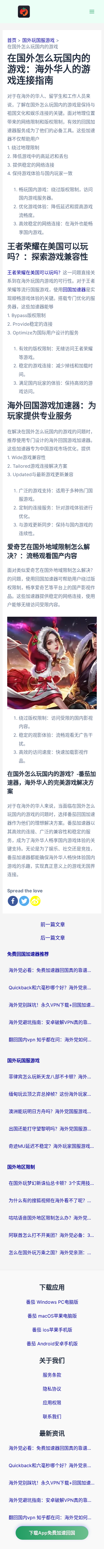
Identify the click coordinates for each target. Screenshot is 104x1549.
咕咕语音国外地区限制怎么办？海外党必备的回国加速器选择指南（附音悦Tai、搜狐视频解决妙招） (52, 1218)
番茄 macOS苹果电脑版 (52, 1316)
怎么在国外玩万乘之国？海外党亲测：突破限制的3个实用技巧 (52, 1252)
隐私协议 (52, 1389)
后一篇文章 (52, 937)
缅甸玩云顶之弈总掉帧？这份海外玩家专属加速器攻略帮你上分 (52, 1094)
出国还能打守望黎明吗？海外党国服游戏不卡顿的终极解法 (52, 1129)
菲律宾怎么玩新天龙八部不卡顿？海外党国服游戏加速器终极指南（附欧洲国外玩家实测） (52, 1077)
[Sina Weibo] (35, 901)
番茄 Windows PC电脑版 (52, 1302)
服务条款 (52, 1375)
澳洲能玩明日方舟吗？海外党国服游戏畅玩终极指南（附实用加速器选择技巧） (52, 1111)
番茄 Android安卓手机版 (52, 1344)
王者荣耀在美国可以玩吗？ (35, 272)
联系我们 (52, 1416)
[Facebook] (13, 901)
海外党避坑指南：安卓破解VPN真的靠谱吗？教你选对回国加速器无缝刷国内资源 (52, 1022)
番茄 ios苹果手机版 (52, 1330)
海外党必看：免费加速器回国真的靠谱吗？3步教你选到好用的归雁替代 (52, 970)
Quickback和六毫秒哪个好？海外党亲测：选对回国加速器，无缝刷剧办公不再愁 (52, 987)
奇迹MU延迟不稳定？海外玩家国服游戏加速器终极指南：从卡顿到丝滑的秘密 (52, 1146)
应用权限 (52, 1403)
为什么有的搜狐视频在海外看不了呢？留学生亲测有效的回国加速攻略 (52, 1200)
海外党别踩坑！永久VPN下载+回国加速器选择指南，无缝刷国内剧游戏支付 (52, 1005)
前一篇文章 (52, 924)
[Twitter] (24, 901)
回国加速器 (74, 289)
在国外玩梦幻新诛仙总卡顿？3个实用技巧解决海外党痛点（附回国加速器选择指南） (52, 1183)
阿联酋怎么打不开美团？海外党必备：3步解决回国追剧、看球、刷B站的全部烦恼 (52, 1235)
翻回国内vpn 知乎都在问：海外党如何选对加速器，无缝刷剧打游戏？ (52, 1040)
